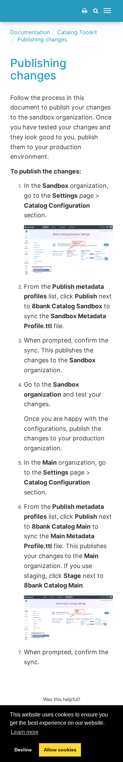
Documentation (30, 32)
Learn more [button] (25, 732)
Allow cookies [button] (60, 749)
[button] (95, 10)
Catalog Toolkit (77, 32)
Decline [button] (23, 749)
